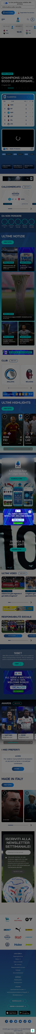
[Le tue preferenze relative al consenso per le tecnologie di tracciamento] (32, 1030)
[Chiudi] (29, 511)
